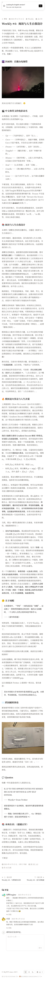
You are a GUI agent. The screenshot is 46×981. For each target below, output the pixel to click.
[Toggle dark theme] (32, 972)
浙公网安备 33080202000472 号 (31, 976)
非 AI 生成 (7, 867)
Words (11, 799)
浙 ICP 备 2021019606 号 (9, 976)
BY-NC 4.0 (34, 864)
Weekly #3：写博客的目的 (11, 880)
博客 (5, 19)
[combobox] (39, 972)
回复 (10, 914)
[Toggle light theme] (29, 972)
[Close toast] (2, 2)
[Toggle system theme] (25, 972)
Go (40, 6)
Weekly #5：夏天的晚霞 (35, 880)
